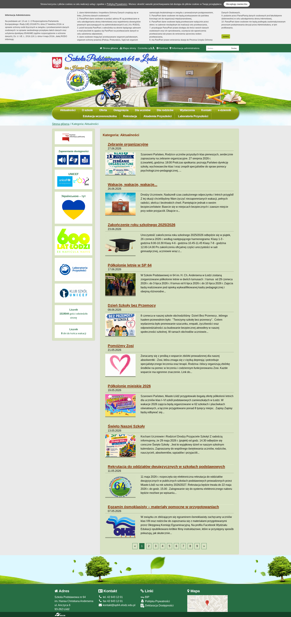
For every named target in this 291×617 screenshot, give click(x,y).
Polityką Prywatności (117, 4)
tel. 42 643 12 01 (112, 597)
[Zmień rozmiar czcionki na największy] (153, 48)
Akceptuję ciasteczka (236, 4)
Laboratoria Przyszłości (193, 116)
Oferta (103, 110)
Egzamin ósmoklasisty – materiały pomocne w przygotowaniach (163, 507)
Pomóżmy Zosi (121, 346)
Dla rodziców (165, 110)
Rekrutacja (130, 116)
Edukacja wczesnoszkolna (100, 116)
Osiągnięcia (121, 110)
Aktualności (67, 110)
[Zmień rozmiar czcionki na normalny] (149, 48)
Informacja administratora (185, 48)
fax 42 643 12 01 (112, 601)
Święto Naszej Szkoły (126, 426)
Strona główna (110, 48)
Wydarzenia (187, 110)
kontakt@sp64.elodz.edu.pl (118, 605)
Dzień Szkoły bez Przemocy (132, 305)
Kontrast (163, 48)
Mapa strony (129, 48)
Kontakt (206, 110)
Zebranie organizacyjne (128, 144)
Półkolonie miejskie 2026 (129, 386)
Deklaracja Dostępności (159, 605)
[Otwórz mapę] (207, 603)
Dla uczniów (142, 110)
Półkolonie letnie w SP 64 (130, 265)
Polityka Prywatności (157, 601)
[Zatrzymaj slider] (190, 100)
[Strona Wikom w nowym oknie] (60, 614)
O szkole (87, 110)
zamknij (226, 36)
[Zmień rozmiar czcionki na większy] (151, 48)
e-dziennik (224, 110)
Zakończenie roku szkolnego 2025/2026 (141, 225)
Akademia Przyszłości (157, 116)
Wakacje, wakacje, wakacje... (132, 184)
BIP (146, 597)
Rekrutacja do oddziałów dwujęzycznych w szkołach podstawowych (166, 467)
